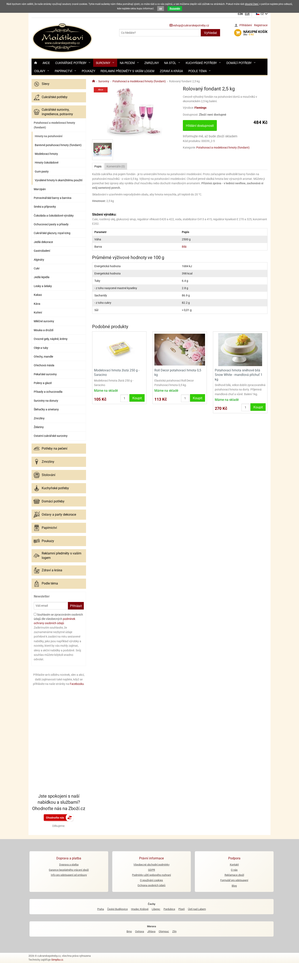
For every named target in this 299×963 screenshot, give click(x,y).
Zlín (174, 931)
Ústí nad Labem (197, 909)
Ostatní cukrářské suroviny (51, 435)
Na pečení (127, 63)
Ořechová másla (44, 365)
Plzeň (181, 909)
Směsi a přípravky (45, 206)
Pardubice (169, 909)
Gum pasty (42, 171)
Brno (129, 931)
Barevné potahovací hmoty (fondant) (58, 145)
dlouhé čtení (251, 4)
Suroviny (103, 63)
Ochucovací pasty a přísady (51, 224)
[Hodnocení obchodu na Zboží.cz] (59, 817)
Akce (46, 63)
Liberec (156, 909)
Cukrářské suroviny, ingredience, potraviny (57, 112)
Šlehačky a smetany (46, 409)
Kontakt (234, 864)
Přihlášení (245, 25)
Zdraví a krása (171, 71)
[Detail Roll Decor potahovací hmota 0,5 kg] (179, 349)
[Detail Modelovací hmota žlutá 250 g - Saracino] (119, 349)
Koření (38, 312)
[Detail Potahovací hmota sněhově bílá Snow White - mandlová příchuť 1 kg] (240, 349)
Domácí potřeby (239, 63)
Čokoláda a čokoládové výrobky (54, 215)
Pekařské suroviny (45, 374)
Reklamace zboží (234, 874)
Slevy (45, 84)
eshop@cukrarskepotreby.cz (190, 25)
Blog (234, 885)
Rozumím (175, 8)
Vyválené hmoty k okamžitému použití (58, 180)
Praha (100, 909)
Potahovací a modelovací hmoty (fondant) (54, 125)
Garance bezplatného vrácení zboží (69, 869)
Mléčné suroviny (44, 321)
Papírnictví (63, 71)
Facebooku (77, 683)
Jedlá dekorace (43, 242)
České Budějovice (117, 909)
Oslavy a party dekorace (59, 514)
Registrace (260, 25)
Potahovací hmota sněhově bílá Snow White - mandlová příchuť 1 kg (238, 374)
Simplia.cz (57, 959)
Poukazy (88, 71)
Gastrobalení (42, 250)
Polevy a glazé (43, 383)
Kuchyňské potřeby (201, 63)
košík (255, 33)
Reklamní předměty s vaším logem (127, 71)
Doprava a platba (69, 864)
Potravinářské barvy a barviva (52, 198)
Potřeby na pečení (54, 448)
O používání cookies (151, 880)
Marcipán (40, 189)
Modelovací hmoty (46, 153)
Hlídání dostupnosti (200, 125)
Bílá (184, 246)
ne (160, 8)
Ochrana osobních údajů (151, 885)
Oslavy (39, 71)
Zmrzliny (151, 63)
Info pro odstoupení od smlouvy (69, 874)
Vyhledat (210, 32)
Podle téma (197, 71)
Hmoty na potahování (48, 136)
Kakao (38, 294)
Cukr (37, 268)
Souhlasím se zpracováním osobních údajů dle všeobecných (58, 619)
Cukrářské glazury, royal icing (52, 233)
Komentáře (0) (116, 166)
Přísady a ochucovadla (48, 391)
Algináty (39, 259)
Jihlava (151, 931)
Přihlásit (76, 605)
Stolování (48, 475)
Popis (97, 166)
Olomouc (164, 931)
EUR (247, 13)
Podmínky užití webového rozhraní (151, 874)
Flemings (200, 107)
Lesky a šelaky (43, 286)
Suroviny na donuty (46, 400)
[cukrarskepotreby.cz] (63, 37)
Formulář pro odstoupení (234, 880)
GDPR (151, 869)
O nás (234, 869)
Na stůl (170, 63)
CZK (240, 13)
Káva (37, 303)
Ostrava (139, 931)
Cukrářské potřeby (70, 63)
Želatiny (39, 427)
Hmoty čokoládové (46, 162)
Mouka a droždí (43, 330)
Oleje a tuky (41, 347)
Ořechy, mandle (43, 356)
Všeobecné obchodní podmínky (151, 864)
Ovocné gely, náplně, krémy (51, 339)
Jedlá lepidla (41, 277)
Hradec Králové (139, 909)
